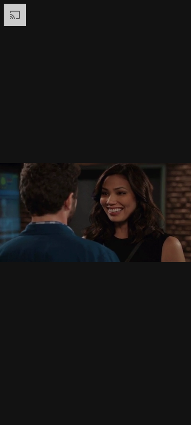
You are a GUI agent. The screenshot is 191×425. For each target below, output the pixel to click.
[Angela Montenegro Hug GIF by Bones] (95, 212)
